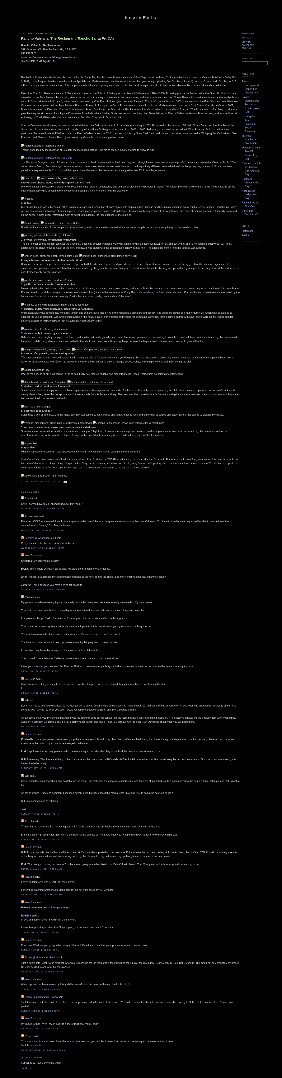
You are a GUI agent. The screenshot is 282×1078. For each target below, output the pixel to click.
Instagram (247, 230)
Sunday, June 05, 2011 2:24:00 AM (40, 989)
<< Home (26, 1068)
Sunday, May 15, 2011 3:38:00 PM (40, 950)
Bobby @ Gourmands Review (41, 957)
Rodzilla (29, 821)
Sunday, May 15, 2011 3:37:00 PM (40, 932)
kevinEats (141, 18)
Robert (28, 1036)
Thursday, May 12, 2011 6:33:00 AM (41, 895)
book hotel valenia (31, 1045)
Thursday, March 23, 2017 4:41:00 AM (43, 1050)
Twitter (245, 235)
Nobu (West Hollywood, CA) (249, 194)
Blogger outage (60, 907)
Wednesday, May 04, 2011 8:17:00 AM (42, 530)
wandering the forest (154, 292)
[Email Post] (64, 481)
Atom (58, 1062)
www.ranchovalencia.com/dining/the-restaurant (49, 57)
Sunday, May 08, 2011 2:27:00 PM (40, 814)
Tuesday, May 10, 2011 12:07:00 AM (41, 869)
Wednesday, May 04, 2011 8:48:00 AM (42, 548)
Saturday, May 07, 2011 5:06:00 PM (41, 768)
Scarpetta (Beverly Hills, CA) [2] (251, 182)
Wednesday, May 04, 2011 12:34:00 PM (43, 590)
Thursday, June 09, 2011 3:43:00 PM (42, 1029)
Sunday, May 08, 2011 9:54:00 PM (40, 839)
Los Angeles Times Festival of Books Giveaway (249, 124)
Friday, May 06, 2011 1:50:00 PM (39, 693)
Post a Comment (32, 1057)
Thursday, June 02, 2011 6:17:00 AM (42, 972)
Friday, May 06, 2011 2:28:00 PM (39, 727)
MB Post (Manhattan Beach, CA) (249, 139)
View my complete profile (248, 45)
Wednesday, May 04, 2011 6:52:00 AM (42, 509)
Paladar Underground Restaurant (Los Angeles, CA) (251, 104)
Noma (192, 288)
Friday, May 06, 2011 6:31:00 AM (39, 671)
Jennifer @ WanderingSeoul (40, 538)
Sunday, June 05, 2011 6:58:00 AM (40, 1011)
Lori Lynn (30, 678)
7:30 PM (56, 482)
